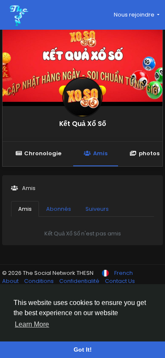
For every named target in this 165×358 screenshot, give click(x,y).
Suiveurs (97, 209)
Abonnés (58, 209)
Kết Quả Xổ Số (82, 123)
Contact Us (120, 281)
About (11, 281)
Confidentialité (80, 281)
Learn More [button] (32, 324)
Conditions (39, 281)
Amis (100, 153)
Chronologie (42, 153)
